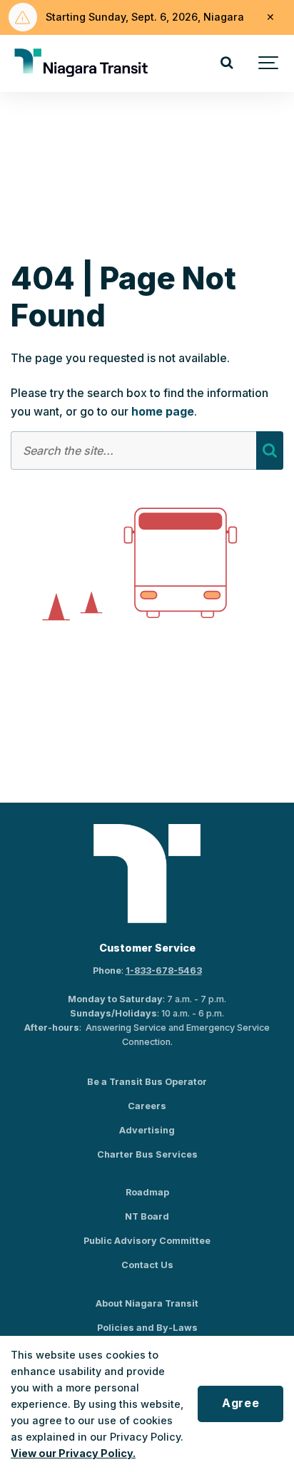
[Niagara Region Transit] (83, 63)
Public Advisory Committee (147, 1240)
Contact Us (147, 1265)
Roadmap (147, 1192)
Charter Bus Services (147, 1154)
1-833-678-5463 (164, 970)
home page (162, 411)
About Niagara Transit (147, 1303)
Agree (240, 1403)
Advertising (147, 1130)
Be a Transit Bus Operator (147, 1081)
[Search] (226, 63)
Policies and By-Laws (147, 1327)
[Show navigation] (269, 63)
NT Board (147, 1216)
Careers (147, 1106)
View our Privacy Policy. (73, 1453)
